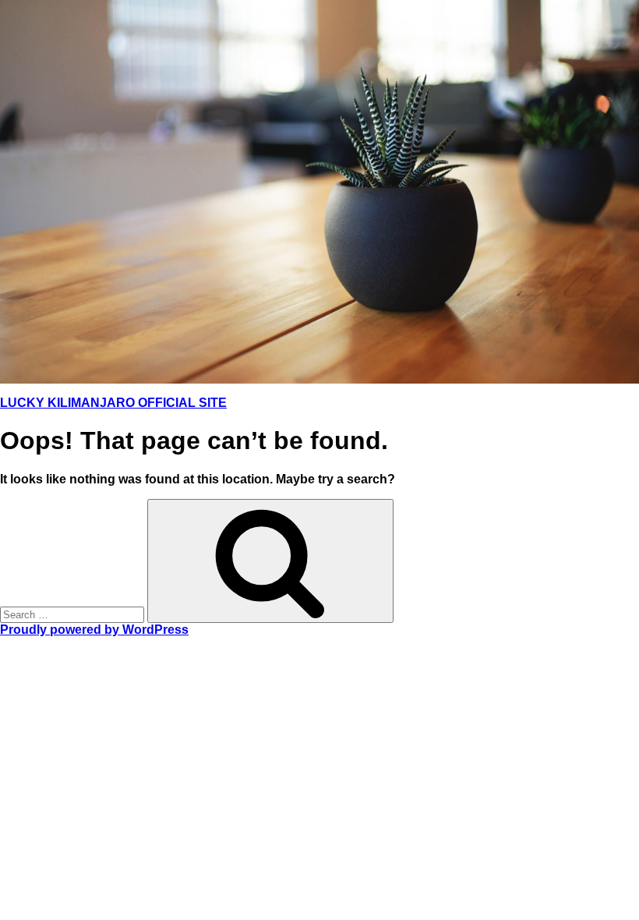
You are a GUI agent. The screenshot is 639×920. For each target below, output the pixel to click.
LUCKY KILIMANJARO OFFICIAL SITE (113, 402)
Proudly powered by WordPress (94, 629)
